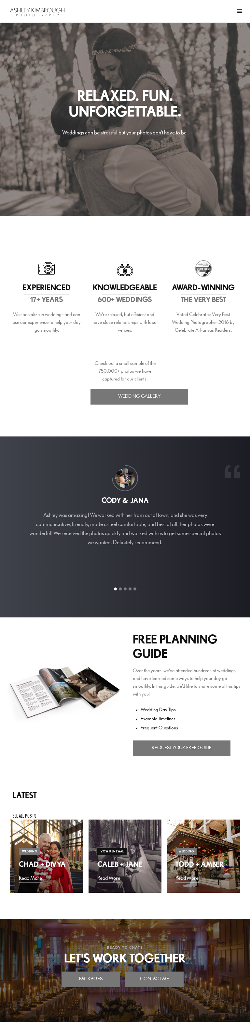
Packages (91, 979)
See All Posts (24, 815)
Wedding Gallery (139, 396)
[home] (37, 12)
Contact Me (154, 979)
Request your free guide (182, 748)
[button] (239, 11)
